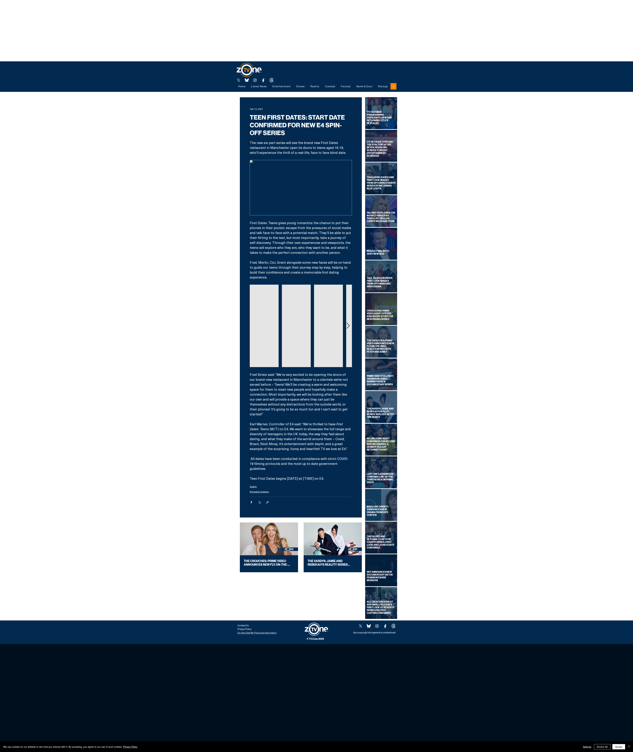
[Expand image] (264, 326)
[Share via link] (267, 502)
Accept (618, 746)
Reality (253, 486)
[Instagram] (255, 80)
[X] (238, 80)
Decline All (602, 746)
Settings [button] (587, 746)
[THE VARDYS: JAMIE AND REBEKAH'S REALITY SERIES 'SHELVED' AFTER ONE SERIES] (333, 538)
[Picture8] (247, 80)
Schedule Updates (259, 491)
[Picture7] (263, 80)
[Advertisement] (60, 7)
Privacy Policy (130, 746)
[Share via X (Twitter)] (259, 502)
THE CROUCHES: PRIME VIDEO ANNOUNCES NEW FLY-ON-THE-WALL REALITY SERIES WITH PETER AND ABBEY (268, 562)
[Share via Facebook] (251, 502)
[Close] (629, 746)
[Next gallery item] (348, 326)
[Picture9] (271, 80)
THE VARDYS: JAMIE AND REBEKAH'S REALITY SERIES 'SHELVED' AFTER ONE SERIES (329, 562)
